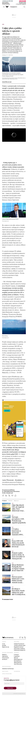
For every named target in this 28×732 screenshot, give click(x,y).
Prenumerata (5, 657)
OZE (3, 24)
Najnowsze (16, 500)
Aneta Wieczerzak (6, 82)
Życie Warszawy (18, 664)
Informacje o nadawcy (19, 648)
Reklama (4, 654)
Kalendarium (17, 671)
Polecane (10, 500)
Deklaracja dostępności (19, 650)
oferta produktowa (7, 673)
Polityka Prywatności (19, 643)
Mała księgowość (18, 659)
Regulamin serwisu (18, 647)
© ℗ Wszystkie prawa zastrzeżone (11, 491)
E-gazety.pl (16, 656)
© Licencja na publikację (8, 490)
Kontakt (4, 645)
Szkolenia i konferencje (8, 668)
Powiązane (4, 500)
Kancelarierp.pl (17, 661)
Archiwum (4, 659)
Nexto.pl (16, 657)
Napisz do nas (5, 647)
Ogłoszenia (5, 656)
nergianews (13, 7)
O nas (3, 643)
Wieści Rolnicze (18, 662)
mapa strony (5, 671)
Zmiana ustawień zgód (19, 645)
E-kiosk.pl (16, 654)
